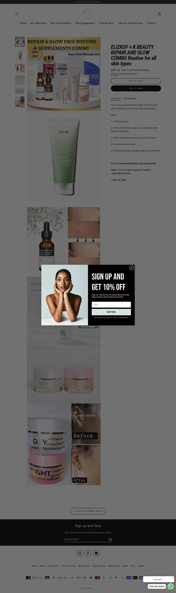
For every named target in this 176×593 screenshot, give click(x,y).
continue (111, 312)
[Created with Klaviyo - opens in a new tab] (88, 326)
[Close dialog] (132, 268)
